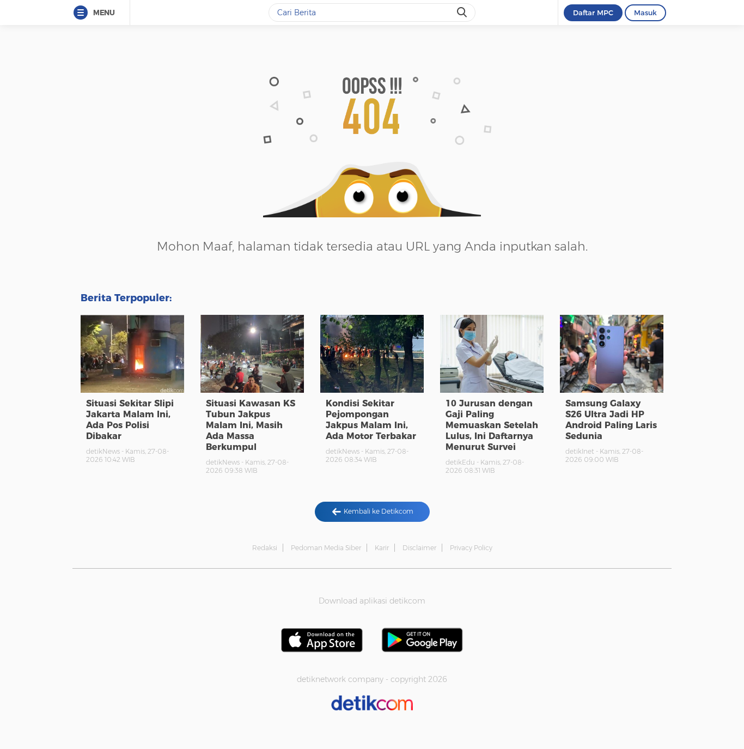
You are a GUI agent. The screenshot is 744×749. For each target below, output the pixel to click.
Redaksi (264, 548)
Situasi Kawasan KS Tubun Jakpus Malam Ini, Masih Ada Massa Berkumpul (250, 425)
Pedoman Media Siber (326, 548)
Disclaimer (419, 548)
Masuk (645, 12)
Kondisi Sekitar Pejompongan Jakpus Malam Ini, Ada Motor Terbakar (371, 419)
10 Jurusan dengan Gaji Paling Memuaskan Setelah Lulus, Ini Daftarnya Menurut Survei (492, 425)
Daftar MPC (593, 12)
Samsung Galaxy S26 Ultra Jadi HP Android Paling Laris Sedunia (611, 419)
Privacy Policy (471, 548)
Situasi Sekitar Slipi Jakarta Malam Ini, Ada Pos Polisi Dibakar (130, 419)
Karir (382, 548)
